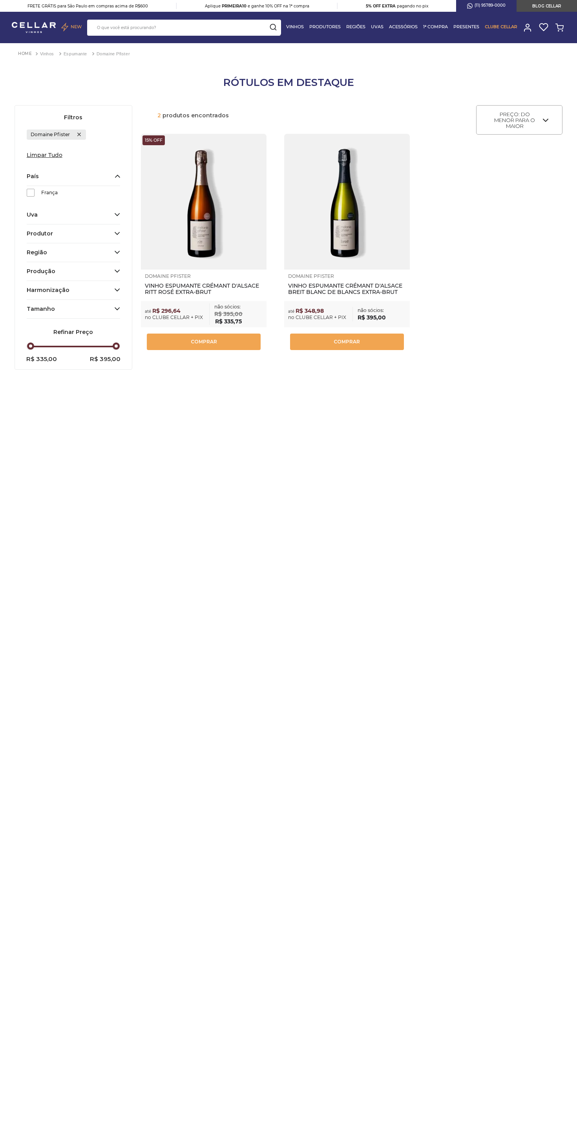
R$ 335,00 (41, 359)
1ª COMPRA (435, 26)
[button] (73, 176)
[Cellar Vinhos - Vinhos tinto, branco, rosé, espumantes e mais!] (34, 27)
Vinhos (295, 26)
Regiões (355, 26)
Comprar (204, 342)
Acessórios (403, 26)
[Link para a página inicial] (24, 53)
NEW (76, 26)
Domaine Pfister (113, 53)
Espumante (75, 53)
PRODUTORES (325, 26)
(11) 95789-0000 (490, 5)
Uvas (377, 26)
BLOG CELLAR (546, 6)
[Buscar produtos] (273, 27)
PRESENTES (466, 26)
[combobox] (184, 28)
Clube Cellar (501, 26)
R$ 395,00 (105, 359)
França (49, 192)
